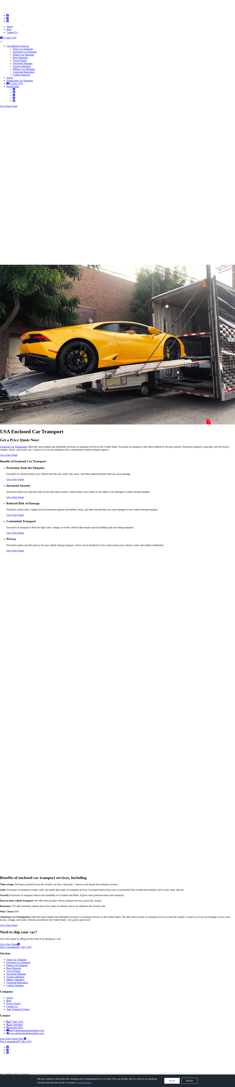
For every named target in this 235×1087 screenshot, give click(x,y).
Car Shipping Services (17, 46)
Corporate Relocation (23, 72)
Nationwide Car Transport (19, 80)
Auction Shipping (22, 66)
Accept (172, 1080)
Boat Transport (20, 57)
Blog (8, 29)
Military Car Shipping (24, 69)
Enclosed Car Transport (25, 51)
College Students (21, 74)
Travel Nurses (20, 60)
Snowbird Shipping (22, 63)
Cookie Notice (84, 1082)
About (9, 26)
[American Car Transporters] (34, 10)
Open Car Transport (23, 49)
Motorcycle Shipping (23, 54)
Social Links (12, 86)
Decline (189, 1080)
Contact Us (12, 32)
